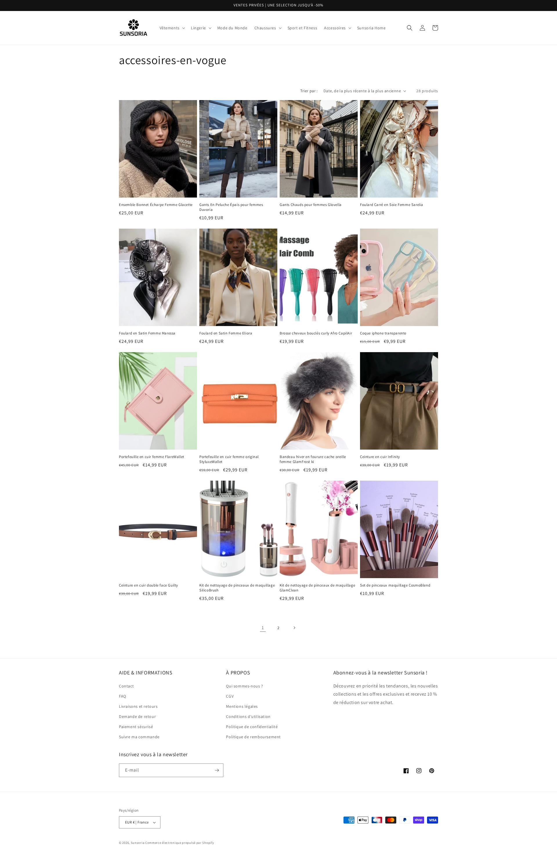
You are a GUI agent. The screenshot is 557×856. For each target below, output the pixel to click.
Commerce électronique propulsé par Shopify (179, 843)
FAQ (122, 696)
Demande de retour (137, 716)
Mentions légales (242, 706)
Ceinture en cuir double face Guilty (148, 585)
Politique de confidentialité (252, 726)
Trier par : (308, 90)
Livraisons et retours (138, 706)
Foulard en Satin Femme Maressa (147, 333)
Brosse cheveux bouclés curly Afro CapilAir (316, 333)
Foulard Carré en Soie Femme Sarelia (391, 204)
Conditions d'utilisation (248, 716)
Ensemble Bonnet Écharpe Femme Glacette (156, 204)
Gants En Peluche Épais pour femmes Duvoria (231, 207)
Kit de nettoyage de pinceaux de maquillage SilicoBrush (237, 588)
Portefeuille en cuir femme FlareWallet (151, 457)
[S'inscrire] (216, 770)
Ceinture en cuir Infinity (380, 457)
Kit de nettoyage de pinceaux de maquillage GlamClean (317, 588)
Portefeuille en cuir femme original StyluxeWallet (229, 459)
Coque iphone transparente (383, 333)
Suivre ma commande (139, 737)
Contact (126, 686)
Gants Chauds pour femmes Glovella (311, 204)
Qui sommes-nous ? (244, 686)
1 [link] (263, 628)
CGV (230, 696)
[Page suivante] (294, 627)
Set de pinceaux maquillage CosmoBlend (395, 585)
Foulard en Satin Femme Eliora (225, 333)
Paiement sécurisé (136, 726)
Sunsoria (138, 843)
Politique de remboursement (253, 737)
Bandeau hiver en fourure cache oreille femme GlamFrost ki (313, 459)
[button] (171, 28)
